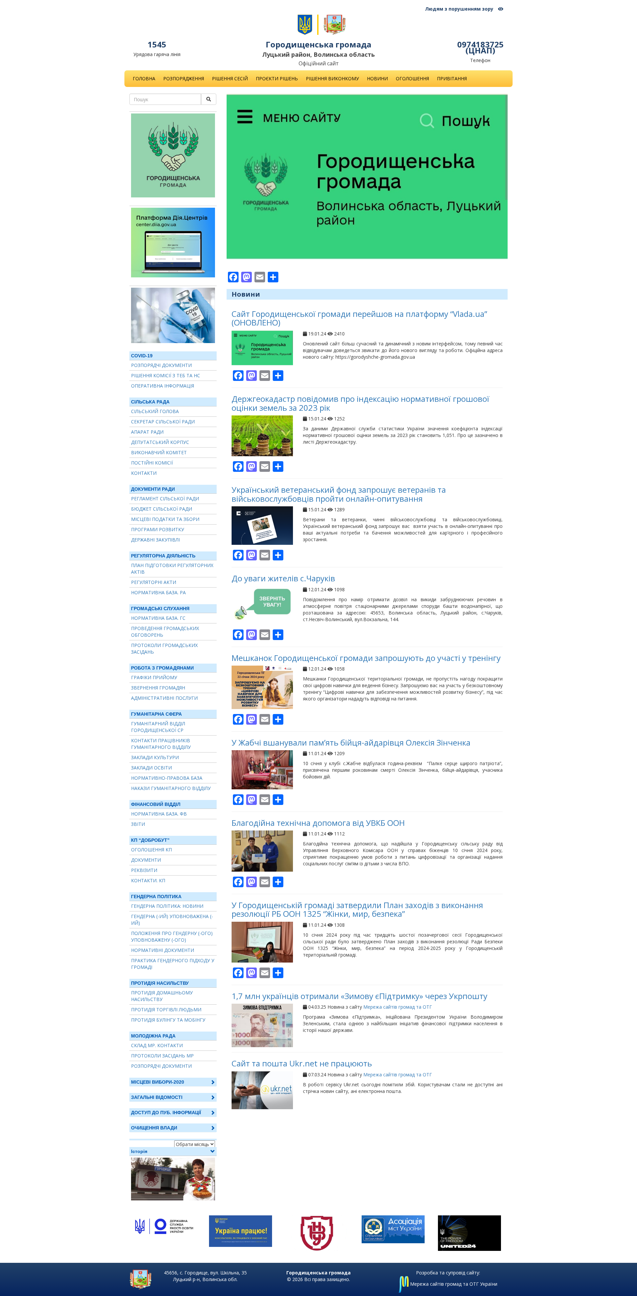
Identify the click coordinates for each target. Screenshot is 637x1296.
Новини (377, 78)
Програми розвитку (157, 529)
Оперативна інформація (162, 386)
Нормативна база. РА (158, 592)
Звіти (138, 824)
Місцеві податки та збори (165, 519)
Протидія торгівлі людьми (166, 1009)
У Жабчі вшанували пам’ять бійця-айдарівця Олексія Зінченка (351, 742)
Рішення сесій (230, 78)
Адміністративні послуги (164, 698)
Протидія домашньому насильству (162, 995)
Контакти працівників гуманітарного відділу (161, 743)
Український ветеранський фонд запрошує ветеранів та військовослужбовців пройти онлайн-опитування (339, 494)
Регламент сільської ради (165, 498)
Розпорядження (183, 78)
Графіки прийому (154, 677)
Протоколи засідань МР (162, 1055)
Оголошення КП (151, 849)
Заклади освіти (151, 767)
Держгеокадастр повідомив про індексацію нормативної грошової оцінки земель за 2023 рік (360, 403)
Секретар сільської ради (163, 421)
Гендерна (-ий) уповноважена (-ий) (172, 919)
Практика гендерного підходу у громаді (172, 963)
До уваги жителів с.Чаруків (283, 578)
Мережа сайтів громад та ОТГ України (453, 1284)
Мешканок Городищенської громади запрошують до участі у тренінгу (366, 657)
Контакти (144, 473)
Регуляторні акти (153, 582)
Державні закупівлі (155, 540)
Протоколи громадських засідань (164, 648)
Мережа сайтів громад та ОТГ (397, 1007)
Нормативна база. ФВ (159, 814)
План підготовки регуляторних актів (172, 568)
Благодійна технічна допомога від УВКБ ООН (318, 822)
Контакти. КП (148, 880)
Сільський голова (155, 411)
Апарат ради (147, 432)
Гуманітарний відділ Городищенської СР (158, 726)
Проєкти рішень (277, 78)
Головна (144, 78)
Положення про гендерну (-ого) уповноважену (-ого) (172, 936)
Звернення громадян (158, 687)
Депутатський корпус (160, 442)
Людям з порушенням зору (460, 9)
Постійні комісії (152, 463)
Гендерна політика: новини (167, 906)
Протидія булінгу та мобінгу (168, 1020)
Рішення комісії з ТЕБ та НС (165, 375)
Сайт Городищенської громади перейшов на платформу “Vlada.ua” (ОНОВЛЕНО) (359, 318)
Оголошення (412, 78)
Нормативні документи (162, 950)
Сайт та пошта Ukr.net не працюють (302, 1063)
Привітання (452, 78)
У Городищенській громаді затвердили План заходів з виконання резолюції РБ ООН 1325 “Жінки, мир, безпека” (357, 909)
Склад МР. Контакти (157, 1045)
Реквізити (144, 870)
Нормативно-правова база (166, 778)
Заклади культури (155, 757)
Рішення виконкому (332, 78)
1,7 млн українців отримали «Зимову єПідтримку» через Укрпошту (359, 995)
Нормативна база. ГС (158, 618)
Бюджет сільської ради (161, 509)
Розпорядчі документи (161, 365)
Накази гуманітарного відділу (171, 788)
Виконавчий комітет (159, 452)
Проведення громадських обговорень (165, 631)
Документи (146, 860)
